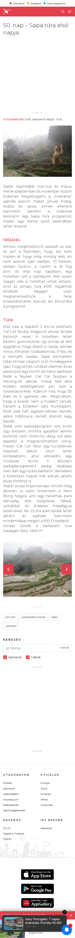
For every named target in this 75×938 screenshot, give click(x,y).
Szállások (35, 3)
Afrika (44, 799)
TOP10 (7, 839)
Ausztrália (47, 804)
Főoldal (7, 782)
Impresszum (10, 799)
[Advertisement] (37, 73)
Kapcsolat (46, 828)
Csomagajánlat (56, 3)
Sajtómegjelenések (14, 810)
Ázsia (44, 788)
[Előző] (8, 569)
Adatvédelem (11, 793)
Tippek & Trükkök (13, 833)
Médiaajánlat (11, 804)
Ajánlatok (19, 3)
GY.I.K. (7, 828)
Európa (45, 782)
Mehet (64, 647)
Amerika (46, 793)
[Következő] (66, 569)
